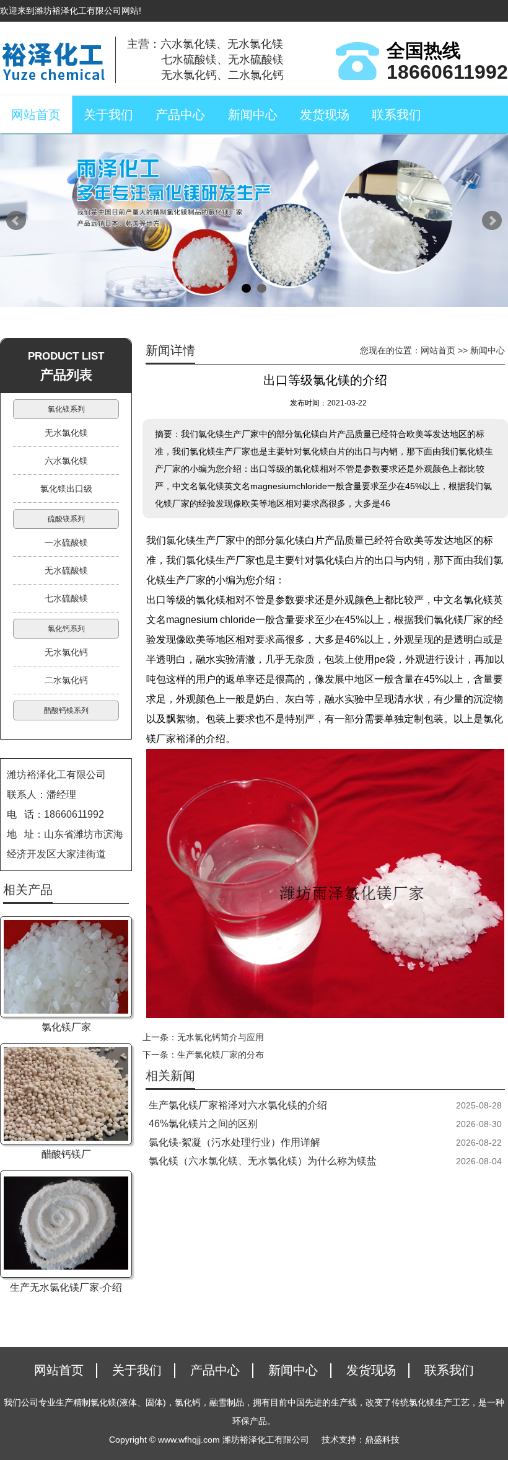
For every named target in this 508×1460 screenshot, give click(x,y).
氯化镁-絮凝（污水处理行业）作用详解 (234, 1142)
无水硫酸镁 (66, 570)
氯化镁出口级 (66, 488)
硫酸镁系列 (66, 519)
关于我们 (108, 115)
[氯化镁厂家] (66, 966)
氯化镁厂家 (66, 1027)
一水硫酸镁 (66, 542)
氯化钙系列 (66, 628)
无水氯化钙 (66, 652)
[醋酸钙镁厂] (66, 1093)
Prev (16, 221)
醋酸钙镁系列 (66, 710)
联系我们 (396, 115)
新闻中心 (253, 115)
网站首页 (36, 115)
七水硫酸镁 (66, 598)
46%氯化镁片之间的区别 (203, 1123)
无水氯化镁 (66, 433)
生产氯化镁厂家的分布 (220, 1055)
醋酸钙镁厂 (66, 1154)
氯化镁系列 (66, 409)
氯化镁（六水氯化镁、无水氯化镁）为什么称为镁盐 (263, 1161)
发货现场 (324, 115)
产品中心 (180, 115)
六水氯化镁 (66, 461)
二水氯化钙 (66, 680)
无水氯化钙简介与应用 (220, 1037)
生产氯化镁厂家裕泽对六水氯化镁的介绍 (238, 1105)
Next (492, 221)
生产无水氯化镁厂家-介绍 (66, 1287)
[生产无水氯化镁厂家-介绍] (66, 1224)
